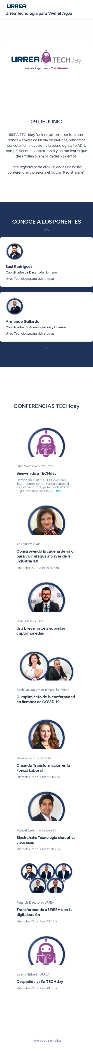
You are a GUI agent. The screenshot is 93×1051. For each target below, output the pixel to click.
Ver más (56, 491)
